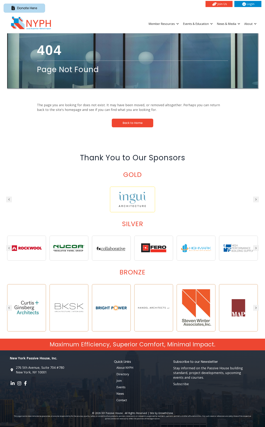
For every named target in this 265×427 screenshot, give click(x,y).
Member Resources (162, 24)
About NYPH (124, 368)
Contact (121, 400)
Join (119, 381)
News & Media (226, 24)
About (248, 24)
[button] (219, 4)
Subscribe (181, 384)
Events (120, 387)
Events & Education (196, 24)
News (120, 394)
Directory (122, 374)
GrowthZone (165, 413)
